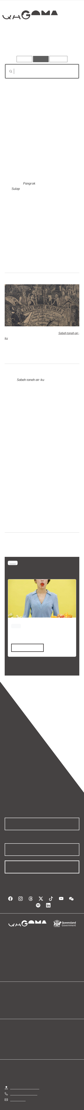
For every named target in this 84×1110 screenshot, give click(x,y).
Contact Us (17, 1080)
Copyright (66, 1097)
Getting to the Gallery (24, 1068)
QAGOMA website (17, 984)
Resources (58, 59)
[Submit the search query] (8, 71)
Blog (47, 980)
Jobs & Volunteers (24, 1097)
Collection (30, 29)
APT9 (12, 547)
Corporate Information (45, 1102)
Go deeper (67, 45)
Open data (12, 980)
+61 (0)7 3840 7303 (23, 1074)
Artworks (16, 45)
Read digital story (26, 632)
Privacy (48, 1097)
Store (8, 989)
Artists (40, 45)
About (48, 984)
